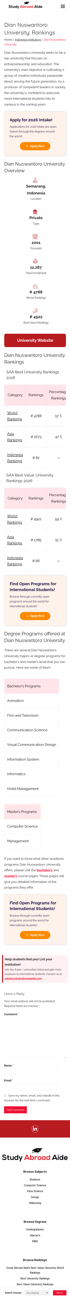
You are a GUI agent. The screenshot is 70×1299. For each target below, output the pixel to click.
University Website (35, 340)
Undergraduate (35, 1229)
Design (35, 1197)
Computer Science (35, 1185)
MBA (35, 1241)
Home (8, 39)
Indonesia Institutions (28, 39)
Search (59, 1293)
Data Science (35, 1191)
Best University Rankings (35, 1278)
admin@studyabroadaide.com (23, 978)
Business (35, 1179)
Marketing (35, 1203)
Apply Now (37, 146)
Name (9, 1065)
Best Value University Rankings (35, 1284)
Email (8, 1080)
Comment (11, 1014)
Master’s (35, 1235)
